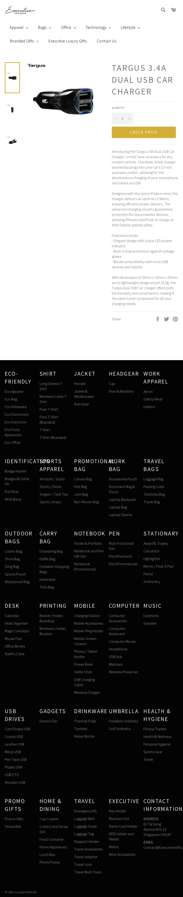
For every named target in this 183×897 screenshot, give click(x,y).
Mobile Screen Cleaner (85, 641)
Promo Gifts (14, 818)
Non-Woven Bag (86, 501)
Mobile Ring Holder (88, 630)
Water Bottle (84, 736)
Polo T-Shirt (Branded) (49, 420)
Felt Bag (80, 486)
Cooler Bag (13, 551)
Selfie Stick (83, 671)
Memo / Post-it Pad (158, 566)
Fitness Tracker (155, 728)
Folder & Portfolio (88, 543)
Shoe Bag (12, 558)
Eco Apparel (14, 391)
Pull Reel (12, 491)
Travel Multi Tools (87, 872)
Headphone (118, 649)
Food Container (52, 839)
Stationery (151, 581)
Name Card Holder (123, 826)
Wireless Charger (87, 692)
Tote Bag (47, 587)
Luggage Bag (153, 479)
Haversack (47, 579)
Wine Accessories (122, 854)
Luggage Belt (84, 818)
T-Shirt (45, 429)
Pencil (148, 573)
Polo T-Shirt (49, 409)
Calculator (151, 551)
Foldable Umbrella (123, 721)
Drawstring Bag (51, 551)
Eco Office (12, 442)
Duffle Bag (47, 558)
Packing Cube (153, 486)
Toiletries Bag (154, 494)
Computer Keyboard (117, 631)
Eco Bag (11, 399)
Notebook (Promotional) (85, 566)
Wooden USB (15, 782)
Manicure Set (119, 818)
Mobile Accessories (88, 623)
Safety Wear (153, 399)
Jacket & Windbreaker (84, 394)
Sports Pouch (15, 574)
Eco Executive (15, 422)
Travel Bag (151, 501)
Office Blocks (15, 646)
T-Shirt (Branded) (53, 437)
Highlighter (151, 558)
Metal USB (13, 751)
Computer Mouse (122, 641)
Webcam (116, 664)
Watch (114, 846)
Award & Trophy (155, 543)
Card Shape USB (17, 728)
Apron (148, 391)
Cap (112, 383)
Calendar (12, 615)
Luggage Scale (85, 826)
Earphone (151, 615)
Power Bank (83, 664)
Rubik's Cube (15, 653)
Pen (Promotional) (123, 563)
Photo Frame (50, 862)
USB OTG (12, 774)
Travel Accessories (88, 849)
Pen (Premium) (120, 556)
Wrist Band (13, 499)
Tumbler (80, 728)
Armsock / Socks (52, 479)
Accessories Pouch (123, 479)
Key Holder (117, 811)
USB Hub (115, 656)
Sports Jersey (50, 501)
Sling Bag (12, 566)
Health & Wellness (157, 736)
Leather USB (14, 744)
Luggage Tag (84, 833)
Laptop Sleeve (120, 514)
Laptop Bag (118, 507)
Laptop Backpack (122, 499)
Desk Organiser (16, 623)
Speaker (150, 623)
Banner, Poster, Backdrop (51, 618)
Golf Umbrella (120, 728)
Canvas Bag (83, 479)
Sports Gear (152, 751)
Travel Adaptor (85, 856)
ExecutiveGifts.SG (25, 892)
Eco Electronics (16, 414)
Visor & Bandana (121, 391)
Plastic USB (13, 767)
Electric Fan (48, 721)
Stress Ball (13, 826)
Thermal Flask (85, 721)
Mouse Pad (13, 638)
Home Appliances (53, 847)
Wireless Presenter (123, 671)
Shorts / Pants (50, 486)
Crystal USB (14, 736)
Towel (148, 759)
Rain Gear (81, 404)
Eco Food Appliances (13, 432)
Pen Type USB (16, 759)
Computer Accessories (118, 618)
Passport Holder (86, 841)
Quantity (118, 107)
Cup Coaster (49, 818)
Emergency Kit (85, 811)
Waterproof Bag (17, 581)
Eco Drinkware (16, 406)
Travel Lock (83, 864)
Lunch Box (47, 854)
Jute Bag (81, 494)
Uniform (149, 406)
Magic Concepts (17, 630)
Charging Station (87, 615)
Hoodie (80, 383)
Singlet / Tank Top (54, 494)
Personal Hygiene (157, 744)
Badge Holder (15, 471)
